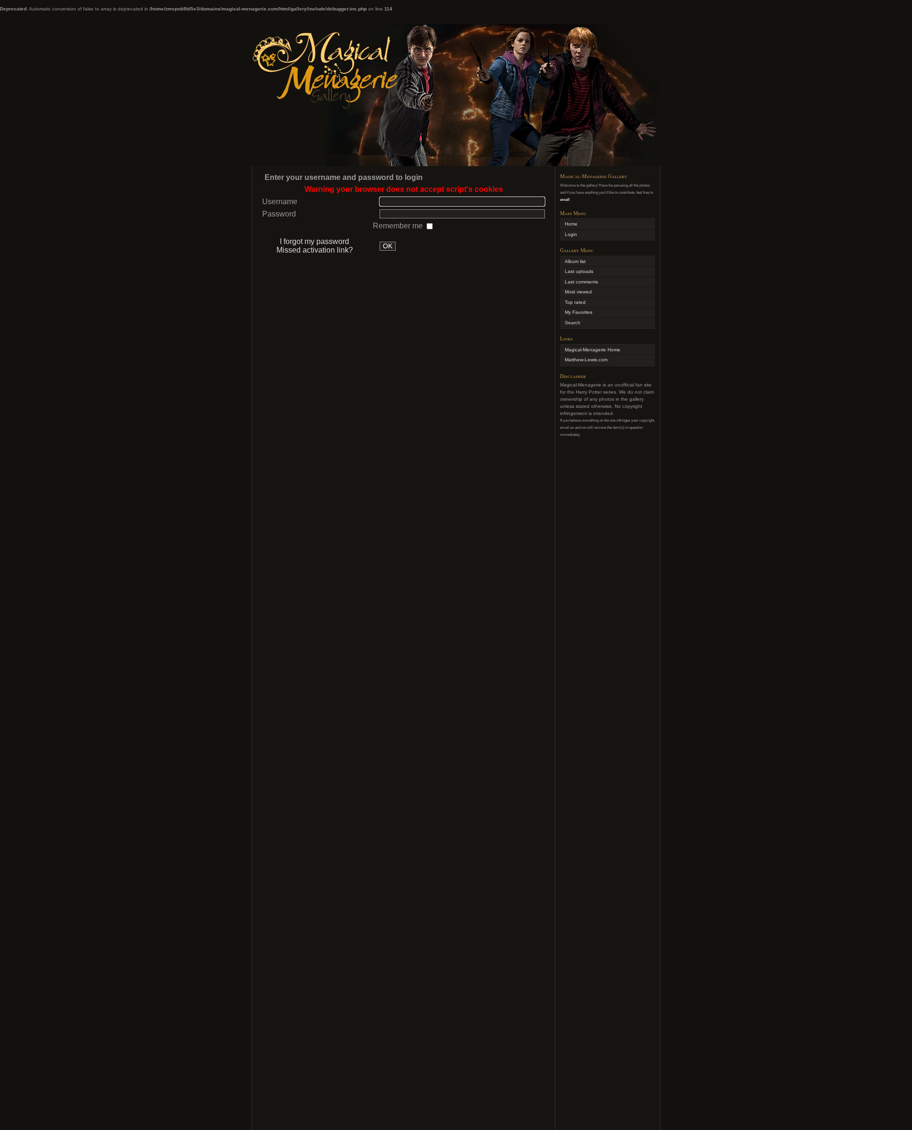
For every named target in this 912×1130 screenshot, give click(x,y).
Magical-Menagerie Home (592, 349)
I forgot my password (314, 241)
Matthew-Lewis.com (586, 359)
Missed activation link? (314, 250)
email (564, 199)
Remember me (399, 226)
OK (387, 246)
